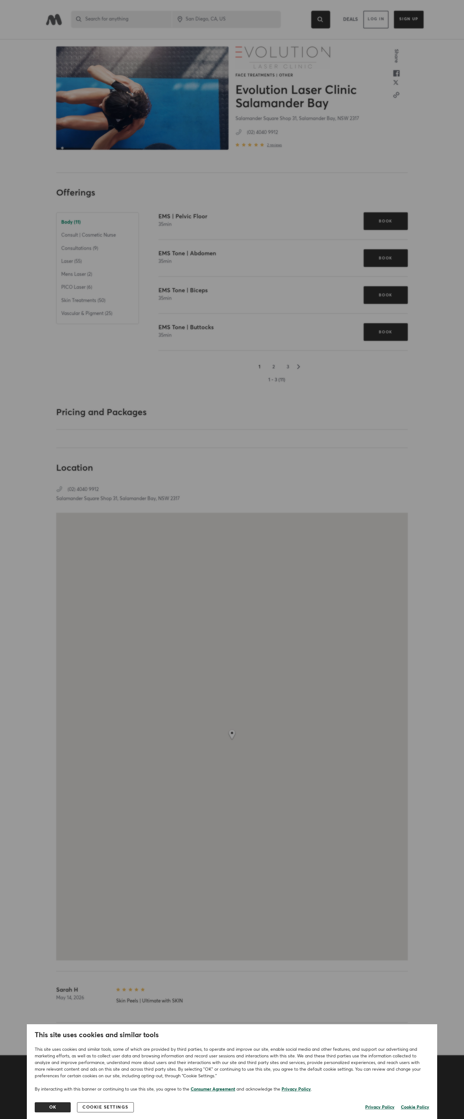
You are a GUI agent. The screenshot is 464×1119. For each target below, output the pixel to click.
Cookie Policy (415, 1107)
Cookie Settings (105, 1107)
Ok (53, 1107)
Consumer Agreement (213, 1089)
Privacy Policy (296, 1089)
